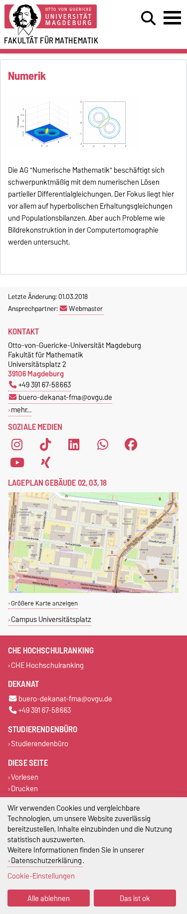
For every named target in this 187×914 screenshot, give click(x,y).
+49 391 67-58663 (44, 384)
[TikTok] (45, 445)
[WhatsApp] (103, 445)
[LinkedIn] (74, 445)
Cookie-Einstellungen (41, 876)
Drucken (24, 789)
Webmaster (86, 308)
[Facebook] (131, 445)
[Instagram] (17, 445)
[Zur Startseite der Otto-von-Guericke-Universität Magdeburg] (57, 20)
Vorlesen (24, 777)
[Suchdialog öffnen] (148, 18)
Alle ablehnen (48, 898)
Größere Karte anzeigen (44, 603)
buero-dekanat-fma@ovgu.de (65, 397)
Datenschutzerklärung (46, 860)
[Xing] (45, 463)
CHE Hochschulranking (47, 665)
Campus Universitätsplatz (51, 619)
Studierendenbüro (39, 744)
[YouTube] (17, 463)
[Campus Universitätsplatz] (93, 591)
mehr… (21, 409)
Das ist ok (135, 898)
